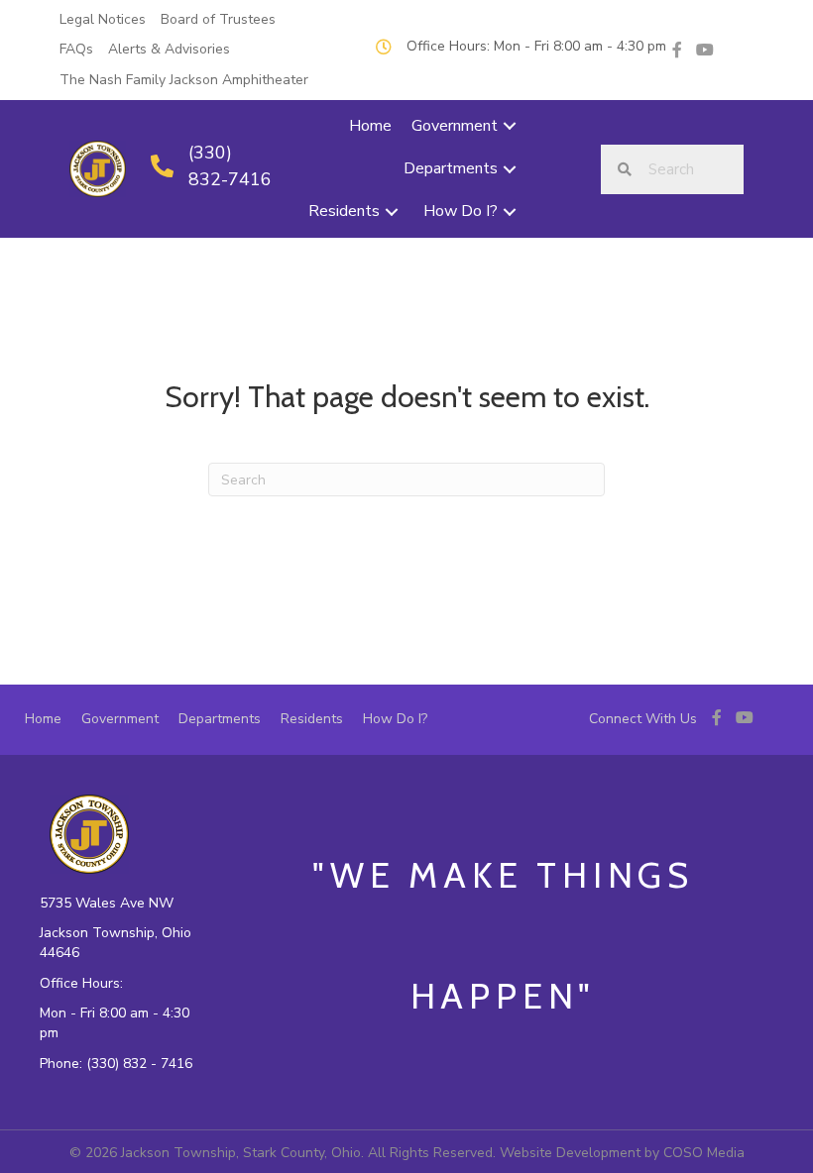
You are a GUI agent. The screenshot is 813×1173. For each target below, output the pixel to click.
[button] (510, 126)
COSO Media (704, 1152)
